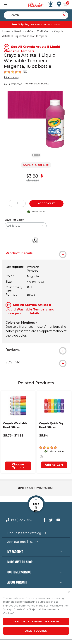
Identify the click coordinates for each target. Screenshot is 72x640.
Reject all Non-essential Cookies (36, 621)
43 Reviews (11, 77)
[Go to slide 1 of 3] (33, 155)
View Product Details (37, 84)
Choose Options (18, 466)
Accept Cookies (36, 630)
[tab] (36, 253)
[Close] (68, 592)
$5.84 (43, 435)
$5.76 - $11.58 (13, 435)
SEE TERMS (54, 24)
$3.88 (32, 176)
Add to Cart (54, 465)
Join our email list (20, 541)
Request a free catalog (24, 533)
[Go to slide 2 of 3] (36, 155)
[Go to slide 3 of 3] (38, 155)
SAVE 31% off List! (36, 165)
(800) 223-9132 (21, 520)
